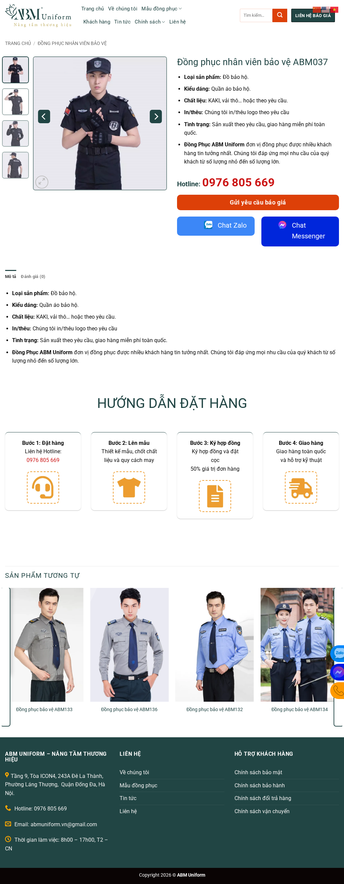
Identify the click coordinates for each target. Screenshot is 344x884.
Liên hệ (177, 22)
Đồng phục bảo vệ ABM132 (214, 709)
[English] (325, 9)
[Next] (156, 116)
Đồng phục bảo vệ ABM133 (44, 709)
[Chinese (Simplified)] (317, 9)
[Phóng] (41, 182)
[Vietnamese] (334, 9)
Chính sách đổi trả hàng (262, 798)
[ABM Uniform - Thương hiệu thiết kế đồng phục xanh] (38, 15)
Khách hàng (96, 22)
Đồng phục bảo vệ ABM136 (129, 709)
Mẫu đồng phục (159, 9)
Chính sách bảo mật (258, 772)
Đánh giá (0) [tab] (33, 276)
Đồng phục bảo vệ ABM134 (299, 709)
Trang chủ (92, 9)
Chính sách (148, 22)
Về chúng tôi (123, 9)
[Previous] (44, 116)
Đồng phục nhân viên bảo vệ (72, 43)
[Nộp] (279, 15)
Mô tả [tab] (10, 276)
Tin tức (122, 22)
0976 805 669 (238, 182)
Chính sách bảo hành (259, 785)
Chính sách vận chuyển (262, 811)
